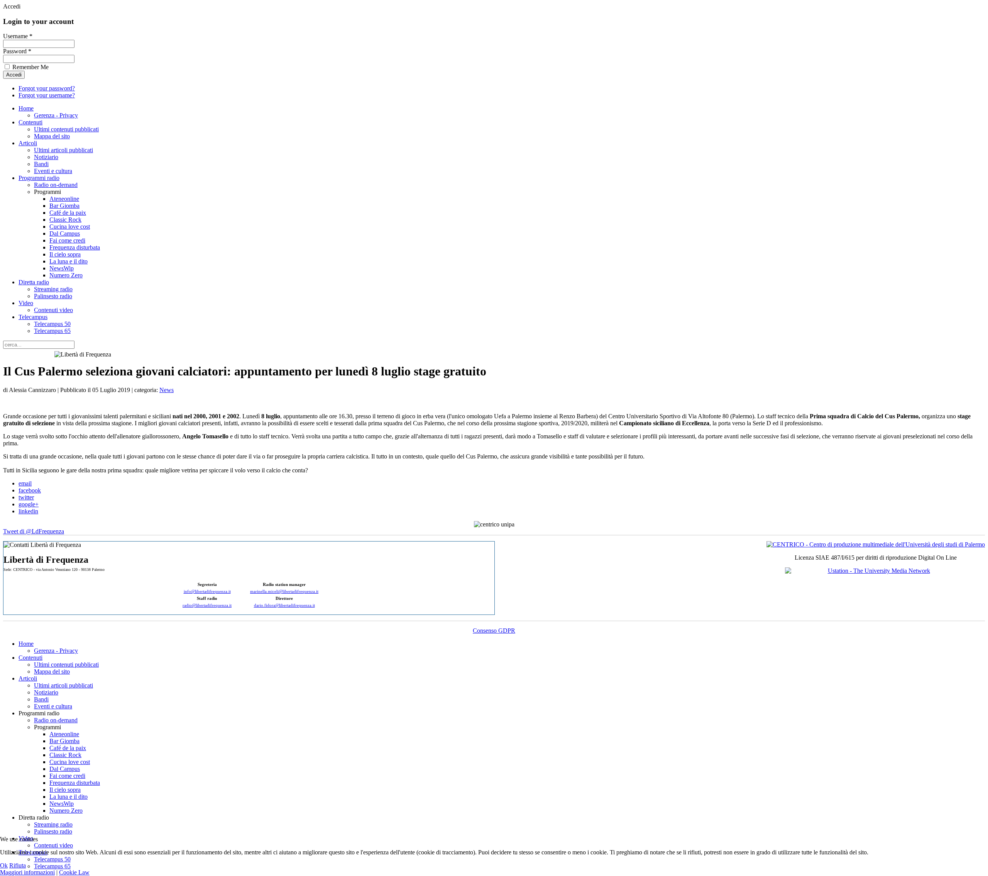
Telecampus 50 (52, 324)
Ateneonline (64, 198)
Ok (4, 865)
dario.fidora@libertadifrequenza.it (284, 605)
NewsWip (61, 268)
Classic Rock (65, 219)
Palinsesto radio (53, 296)
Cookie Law (74, 872)
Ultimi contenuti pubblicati (66, 129)
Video (26, 303)
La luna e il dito (68, 261)
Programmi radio (39, 178)
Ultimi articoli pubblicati (63, 150)
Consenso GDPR (494, 630)
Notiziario (46, 157)
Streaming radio (53, 289)
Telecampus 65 (52, 331)
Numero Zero (66, 275)
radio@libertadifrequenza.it (207, 605)
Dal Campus (64, 233)
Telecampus (33, 317)
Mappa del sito (52, 136)
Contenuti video (53, 310)
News (166, 390)
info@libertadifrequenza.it (207, 591)
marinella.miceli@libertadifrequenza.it (284, 591)
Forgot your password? (47, 88)
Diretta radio (34, 282)
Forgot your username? (47, 95)
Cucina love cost (69, 226)
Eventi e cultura (53, 171)
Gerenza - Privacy (56, 115)
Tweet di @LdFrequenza (33, 531)
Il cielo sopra (65, 254)
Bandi (41, 164)
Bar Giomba (64, 205)
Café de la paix (67, 212)
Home (26, 108)
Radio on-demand (56, 185)
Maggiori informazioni (27, 872)
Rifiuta (17, 865)
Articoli (28, 143)
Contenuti (30, 122)
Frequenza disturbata (74, 247)
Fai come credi (67, 240)
